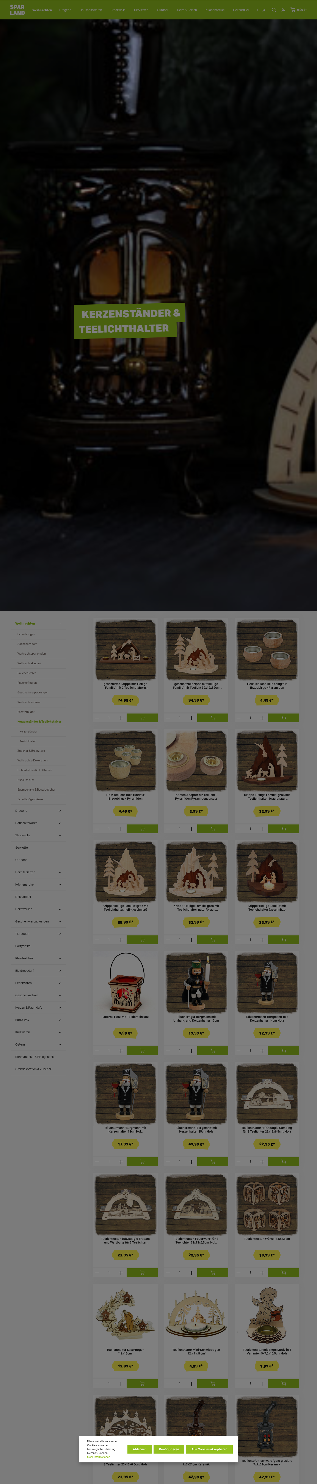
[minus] (97, 718)
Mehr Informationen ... (100, 1457)
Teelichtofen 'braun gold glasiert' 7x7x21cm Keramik (196, 1463)
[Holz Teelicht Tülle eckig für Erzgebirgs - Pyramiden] (267, 650)
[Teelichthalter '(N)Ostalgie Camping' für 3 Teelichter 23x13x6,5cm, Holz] (267, 1094)
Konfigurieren (169, 1449)
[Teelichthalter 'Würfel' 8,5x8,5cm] (267, 1205)
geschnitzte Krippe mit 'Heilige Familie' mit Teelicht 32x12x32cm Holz (196, 686)
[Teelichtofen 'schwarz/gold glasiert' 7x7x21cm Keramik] (267, 1427)
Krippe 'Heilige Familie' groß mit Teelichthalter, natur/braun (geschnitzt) (196, 908)
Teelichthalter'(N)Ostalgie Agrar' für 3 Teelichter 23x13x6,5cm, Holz (125, 1463)
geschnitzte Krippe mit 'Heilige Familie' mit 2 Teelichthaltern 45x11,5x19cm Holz (125, 686)
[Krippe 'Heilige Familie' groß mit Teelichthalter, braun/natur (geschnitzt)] (267, 761)
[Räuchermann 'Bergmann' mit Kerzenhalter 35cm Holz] (196, 1094)
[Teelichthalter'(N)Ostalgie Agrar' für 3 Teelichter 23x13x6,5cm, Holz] (125, 1427)
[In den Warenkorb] (142, 718)
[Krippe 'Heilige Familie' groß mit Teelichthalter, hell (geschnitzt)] (125, 872)
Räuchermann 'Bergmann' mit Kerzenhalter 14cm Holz (267, 1019)
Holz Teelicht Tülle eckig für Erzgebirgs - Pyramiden (267, 686)
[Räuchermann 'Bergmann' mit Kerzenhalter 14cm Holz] (267, 983)
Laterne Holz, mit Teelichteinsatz (125, 1017)
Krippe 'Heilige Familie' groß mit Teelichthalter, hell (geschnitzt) (125, 908)
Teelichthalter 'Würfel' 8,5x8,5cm (267, 1239)
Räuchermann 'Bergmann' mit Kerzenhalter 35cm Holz (196, 1130)
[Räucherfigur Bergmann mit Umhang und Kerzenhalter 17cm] (196, 983)
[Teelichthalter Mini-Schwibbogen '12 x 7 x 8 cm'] (196, 1316)
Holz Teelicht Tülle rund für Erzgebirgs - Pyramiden (125, 797)
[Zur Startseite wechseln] (17, 9)
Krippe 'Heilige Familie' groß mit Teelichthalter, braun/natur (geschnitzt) (267, 797)
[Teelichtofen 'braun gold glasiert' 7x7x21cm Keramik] (196, 1427)
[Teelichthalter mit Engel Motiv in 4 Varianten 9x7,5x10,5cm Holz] (267, 1316)
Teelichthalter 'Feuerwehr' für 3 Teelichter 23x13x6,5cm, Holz (196, 1241)
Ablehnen (139, 1449)
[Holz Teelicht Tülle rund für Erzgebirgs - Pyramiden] (125, 761)
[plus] (120, 718)
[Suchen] (274, 9)
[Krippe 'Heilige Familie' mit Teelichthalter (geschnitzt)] (267, 872)
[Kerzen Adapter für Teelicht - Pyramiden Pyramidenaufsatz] (196, 761)
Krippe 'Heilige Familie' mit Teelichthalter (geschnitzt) (267, 908)
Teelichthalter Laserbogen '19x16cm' (125, 1352)
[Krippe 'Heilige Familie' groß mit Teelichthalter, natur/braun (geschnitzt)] (196, 872)
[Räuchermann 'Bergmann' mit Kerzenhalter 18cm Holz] (125, 1094)
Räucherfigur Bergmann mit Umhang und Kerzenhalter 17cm (196, 1019)
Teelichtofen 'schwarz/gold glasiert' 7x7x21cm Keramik (266, 1463)
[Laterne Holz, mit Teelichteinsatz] (125, 983)
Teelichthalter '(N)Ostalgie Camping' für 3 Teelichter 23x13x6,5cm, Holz (267, 1130)
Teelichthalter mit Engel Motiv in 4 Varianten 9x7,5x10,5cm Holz (267, 1352)
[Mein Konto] (283, 9)
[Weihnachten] (41, 10)
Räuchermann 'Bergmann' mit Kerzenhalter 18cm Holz (125, 1130)
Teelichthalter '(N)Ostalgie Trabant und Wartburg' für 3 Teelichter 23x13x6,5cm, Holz (125, 1241)
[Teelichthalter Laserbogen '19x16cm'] (125, 1316)
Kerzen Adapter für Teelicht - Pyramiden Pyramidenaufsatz (196, 797)
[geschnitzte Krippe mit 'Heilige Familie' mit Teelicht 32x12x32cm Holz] (196, 650)
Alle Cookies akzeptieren (209, 1449)
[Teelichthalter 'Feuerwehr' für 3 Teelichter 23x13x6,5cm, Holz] (196, 1205)
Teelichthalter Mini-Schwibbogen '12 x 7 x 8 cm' (196, 1352)
